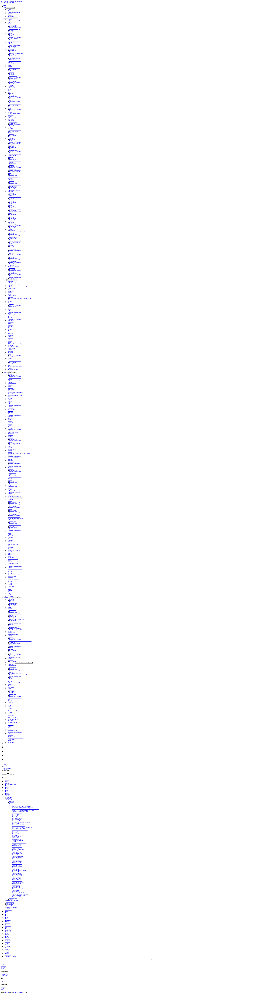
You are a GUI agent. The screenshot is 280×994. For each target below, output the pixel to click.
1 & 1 (25, 992)
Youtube (2, 988)
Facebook (3, 987)
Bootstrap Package (17, 992)
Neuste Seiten (4, 975)
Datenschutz (3, 967)
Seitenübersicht (4, 974)
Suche (2, 981)
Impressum (3, 966)
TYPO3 (7, 992)
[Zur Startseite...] (9, 2)
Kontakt (2, 964)
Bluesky (2, 989)
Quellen (2, 968)
